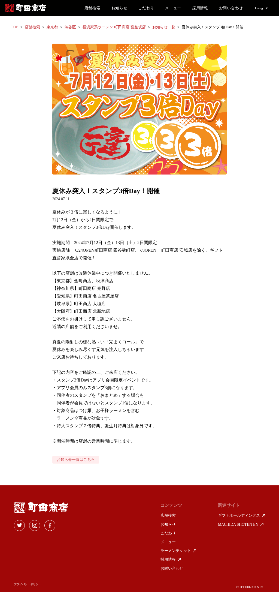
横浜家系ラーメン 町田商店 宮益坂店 (114, 27)
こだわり (146, 8)
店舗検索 (92, 8)
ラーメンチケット (175, 551)
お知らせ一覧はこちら (76, 460)
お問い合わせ (231, 8)
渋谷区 (70, 27)
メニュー (173, 8)
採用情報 (200, 8)
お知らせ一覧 (163, 27)
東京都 (52, 27)
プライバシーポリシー (27, 584)
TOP (14, 27)
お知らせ (119, 8)
